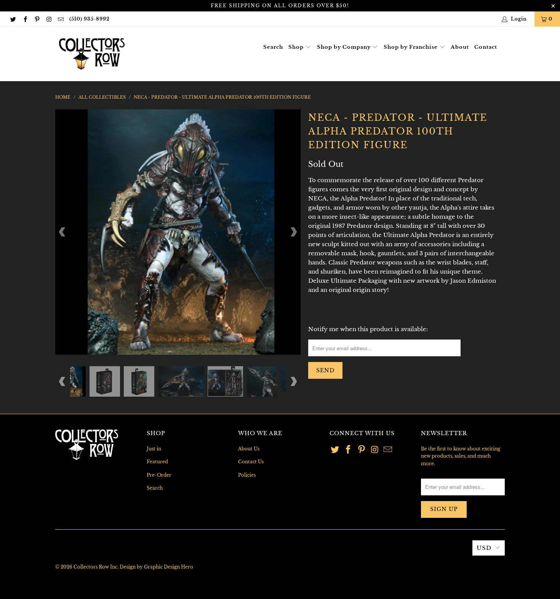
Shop (296, 47)
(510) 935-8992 (89, 19)
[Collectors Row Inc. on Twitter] (13, 19)
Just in (154, 449)
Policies (247, 475)
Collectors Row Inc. (96, 567)
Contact (485, 47)
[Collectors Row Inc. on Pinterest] (37, 19)
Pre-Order (159, 475)
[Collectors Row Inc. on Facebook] (24, 19)
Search (273, 47)
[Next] (293, 232)
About (460, 47)
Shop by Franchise (411, 47)
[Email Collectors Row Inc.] (60, 19)
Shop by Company (344, 47)
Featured (157, 461)
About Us (248, 449)
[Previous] (62, 232)
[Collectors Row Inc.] (92, 54)
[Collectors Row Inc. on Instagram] (48, 19)
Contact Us (251, 461)
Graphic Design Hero (168, 567)
